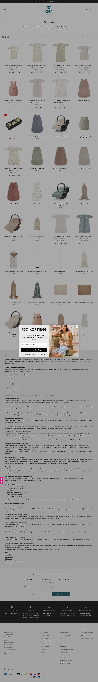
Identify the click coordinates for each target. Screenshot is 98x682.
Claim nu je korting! (34, 350)
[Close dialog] (77, 326)
